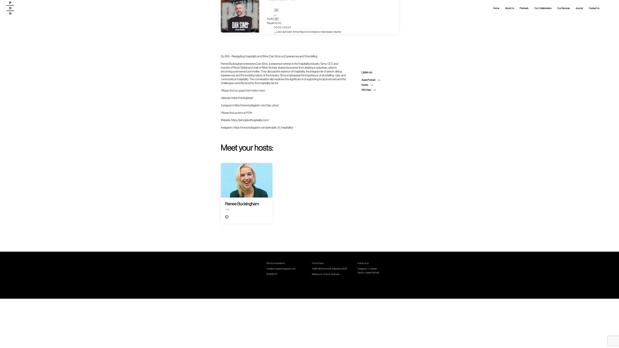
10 (276, 19)
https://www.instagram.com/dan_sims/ (256, 105)
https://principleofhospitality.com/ (250, 120)
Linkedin (373, 268)
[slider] (309, 31)
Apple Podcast (372, 272)
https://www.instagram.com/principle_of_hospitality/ (263, 127)
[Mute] (275, 32)
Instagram (362, 268)
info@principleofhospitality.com (280, 268)
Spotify (361, 272)
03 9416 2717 (271, 274)
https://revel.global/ (242, 98)
